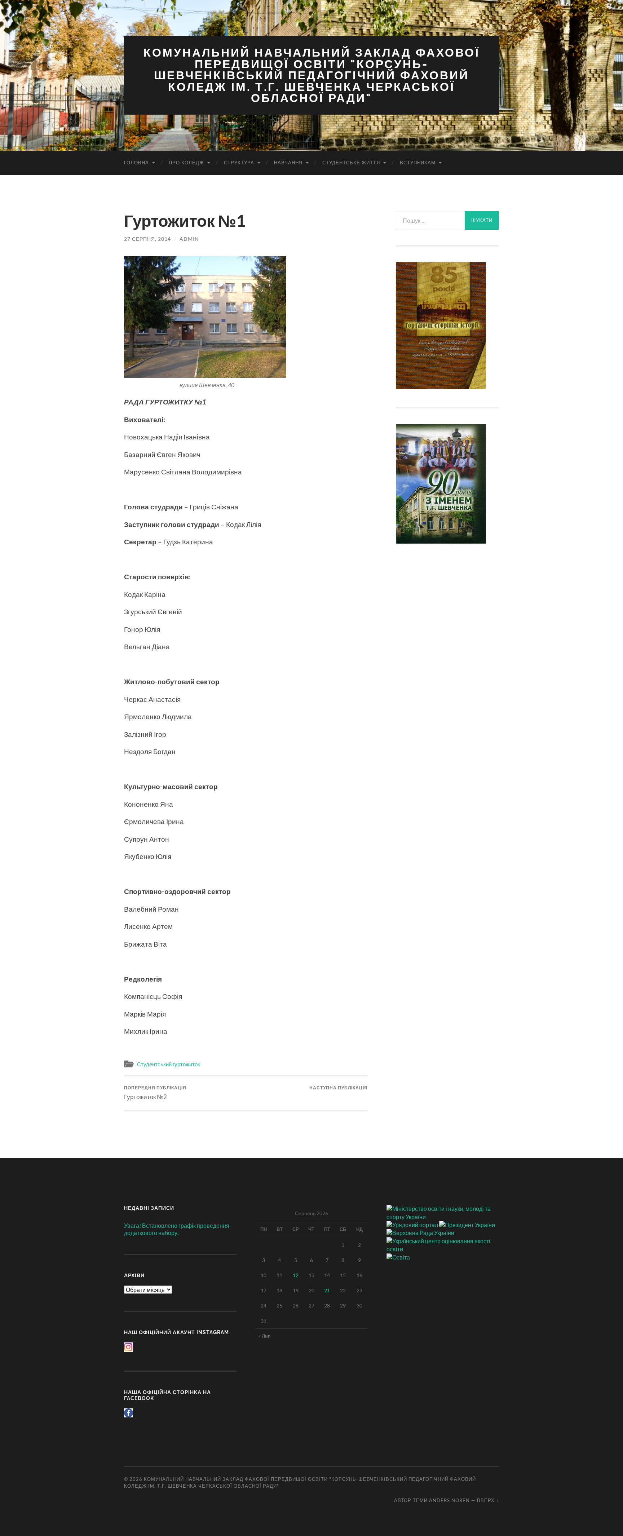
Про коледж (186, 162)
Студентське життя (351, 162)
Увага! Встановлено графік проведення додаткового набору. (176, 1229)
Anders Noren (449, 1500)
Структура (239, 162)
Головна (136, 162)
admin (189, 239)
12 (296, 1275)
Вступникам (418, 162)
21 (327, 1290)
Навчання (288, 162)
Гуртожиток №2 (155, 1093)
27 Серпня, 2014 (147, 239)
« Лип (265, 1336)
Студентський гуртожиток (168, 1064)
